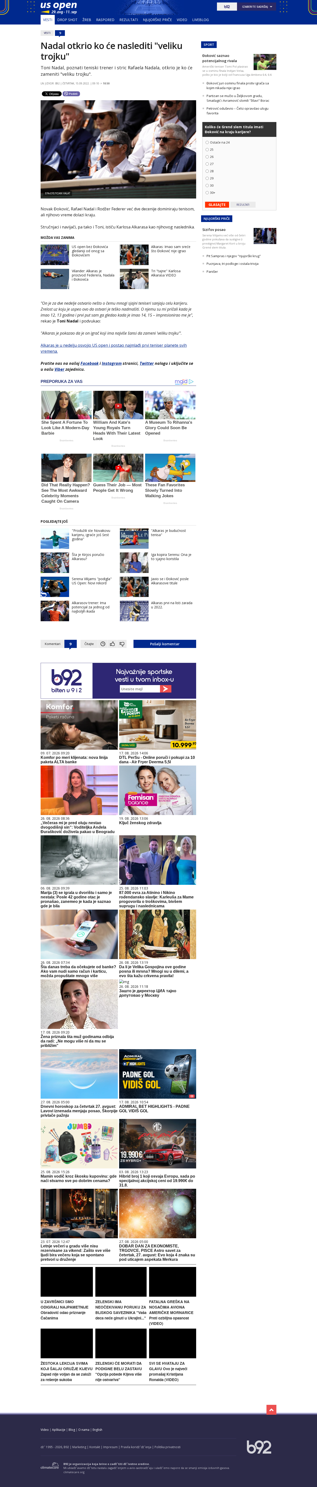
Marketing (79, 1447)
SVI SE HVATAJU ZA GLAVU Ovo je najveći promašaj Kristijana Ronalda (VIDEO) (168, 1371)
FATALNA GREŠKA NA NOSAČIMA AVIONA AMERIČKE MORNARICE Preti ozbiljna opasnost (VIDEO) (171, 1312)
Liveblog (200, 19)
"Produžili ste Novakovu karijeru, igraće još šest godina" (91, 534)
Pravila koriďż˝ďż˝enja (136, 1447)
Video (182, 19)
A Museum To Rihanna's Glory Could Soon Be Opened (168, 428)
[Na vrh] (271, 1410)
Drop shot (67, 19)
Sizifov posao (214, 229)
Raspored (105, 19)
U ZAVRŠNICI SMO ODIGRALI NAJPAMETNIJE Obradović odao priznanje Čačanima (64, 1310)
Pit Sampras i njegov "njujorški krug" (234, 256)
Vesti (47, 19)
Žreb (86, 19)
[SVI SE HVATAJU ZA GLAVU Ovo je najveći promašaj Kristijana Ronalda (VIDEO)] (172, 1357)
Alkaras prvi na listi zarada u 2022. (171, 604)
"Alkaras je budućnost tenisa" (168, 532)
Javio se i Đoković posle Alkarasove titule (170, 580)
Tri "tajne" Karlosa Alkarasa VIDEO (166, 273)
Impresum (110, 1447)
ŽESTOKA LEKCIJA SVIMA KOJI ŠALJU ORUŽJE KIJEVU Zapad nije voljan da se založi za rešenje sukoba (67, 1371)
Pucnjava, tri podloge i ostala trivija (233, 263)
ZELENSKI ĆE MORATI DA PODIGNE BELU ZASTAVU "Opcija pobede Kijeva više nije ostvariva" (118, 1371)
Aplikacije (58, 1430)
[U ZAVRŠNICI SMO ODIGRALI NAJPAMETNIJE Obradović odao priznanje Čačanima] (67, 1295)
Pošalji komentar (165, 644)
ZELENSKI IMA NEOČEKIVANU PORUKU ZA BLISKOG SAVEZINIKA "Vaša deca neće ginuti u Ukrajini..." (120, 1310)
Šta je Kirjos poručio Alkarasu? (88, 556)
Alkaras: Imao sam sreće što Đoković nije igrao (170, 248)
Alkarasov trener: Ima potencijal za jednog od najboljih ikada (90, 607)
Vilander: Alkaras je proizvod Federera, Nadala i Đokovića (93, 275)
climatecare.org (73, 1472)
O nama (83, 1430)
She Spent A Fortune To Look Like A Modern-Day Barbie (65, 428)
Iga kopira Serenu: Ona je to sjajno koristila (171, 556)
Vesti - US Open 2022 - (59, 8)
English (97, 1430)
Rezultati (128, 19)
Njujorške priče (157, 19)
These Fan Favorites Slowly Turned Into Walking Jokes (165, 490)
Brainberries (66, 440)
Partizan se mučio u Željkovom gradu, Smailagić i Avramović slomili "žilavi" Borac (238, 98)
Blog (72, 1430)
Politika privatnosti (168, 1447)
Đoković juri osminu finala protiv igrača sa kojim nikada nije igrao (238, 85)
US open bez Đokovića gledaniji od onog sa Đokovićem (90, 250)
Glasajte (217, 204)
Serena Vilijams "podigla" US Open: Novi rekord (92, 580)
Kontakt (94, 1447)
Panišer (212, 271)
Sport (209, 44)
